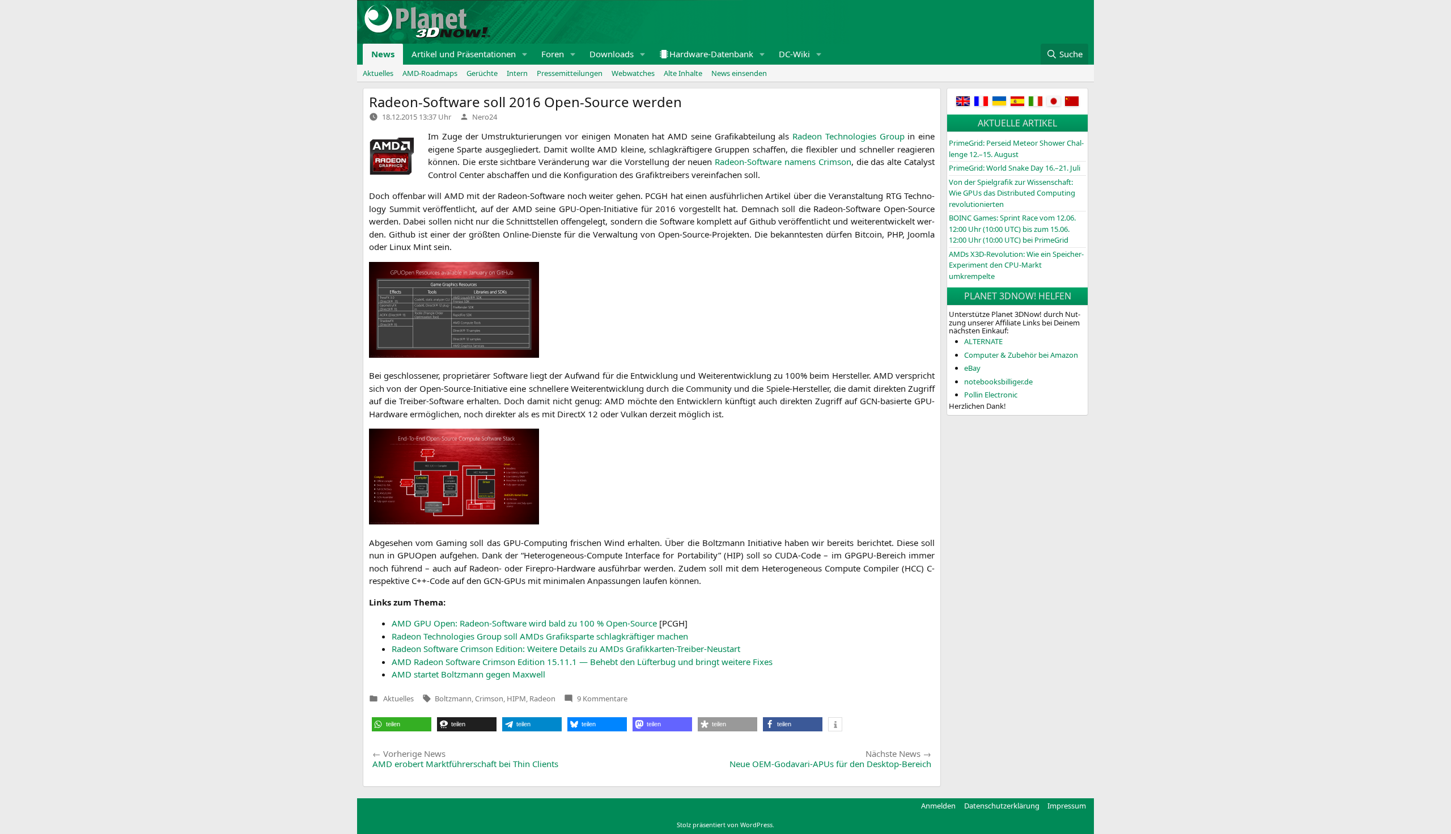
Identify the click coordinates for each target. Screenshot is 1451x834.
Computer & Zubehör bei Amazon (1021, 355)
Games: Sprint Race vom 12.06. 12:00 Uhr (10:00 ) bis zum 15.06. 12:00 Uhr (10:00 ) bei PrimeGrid (1012, 229)
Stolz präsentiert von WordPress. (725, 824)
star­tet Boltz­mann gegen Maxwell (468, 674)
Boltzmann (453, 698)
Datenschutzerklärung (1002, 806)
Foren (552, 54)
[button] (525, 54)
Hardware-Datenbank (711, 54)
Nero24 (484, 117)
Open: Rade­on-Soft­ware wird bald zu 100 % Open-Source (524, 623)
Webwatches (633, 73)
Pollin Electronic (990, 395)
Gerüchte (482, 73)
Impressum (1066, 806)
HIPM (516, 698)
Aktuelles (378, 73)
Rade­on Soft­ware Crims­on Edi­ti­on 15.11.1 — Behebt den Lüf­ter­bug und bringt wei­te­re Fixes (582, 661)
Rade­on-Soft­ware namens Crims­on (783, 161)
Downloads (611, 54)
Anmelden (938, 806)
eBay (972, 368)
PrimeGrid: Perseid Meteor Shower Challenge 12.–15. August (1016, 148)
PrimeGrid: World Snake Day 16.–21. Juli (1014, 168)
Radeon (542, 698)
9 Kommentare (602, 698)
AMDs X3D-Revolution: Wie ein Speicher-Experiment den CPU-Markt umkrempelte (1016, 265)
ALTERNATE (983, 341)
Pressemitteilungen (570, 73)
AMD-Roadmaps (429, 73)
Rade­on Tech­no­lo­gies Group (848, 136)
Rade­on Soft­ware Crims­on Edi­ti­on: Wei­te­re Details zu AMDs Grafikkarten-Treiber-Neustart (566, 648)
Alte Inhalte (683, 73)
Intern (517, 73)
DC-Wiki (794, 54)
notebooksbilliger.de (998, 381)
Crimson (489, 698)
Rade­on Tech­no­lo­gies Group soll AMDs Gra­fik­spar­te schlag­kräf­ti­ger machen (540, 636)
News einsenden (739, 73)
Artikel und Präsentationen (463, 54)
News (382, 54)
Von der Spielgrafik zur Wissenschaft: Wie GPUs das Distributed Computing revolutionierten (1012, 193)
